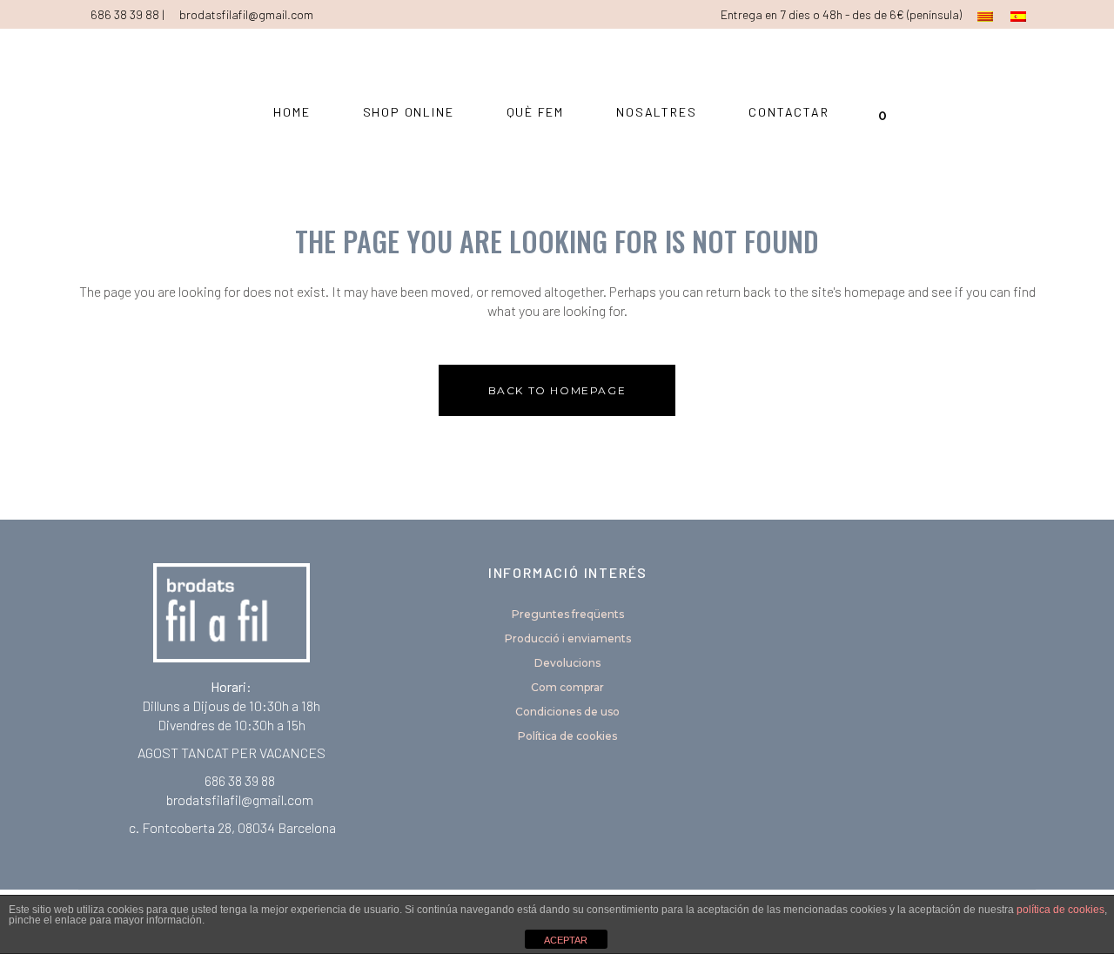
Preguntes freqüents (568, 614)
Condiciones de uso (567, 711)
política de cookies (1060, 910)
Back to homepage (557, 390)
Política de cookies (567, 735)
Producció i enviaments (568, 638)
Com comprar (567, 687)
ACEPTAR (565, 940)
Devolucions (567, 662)
